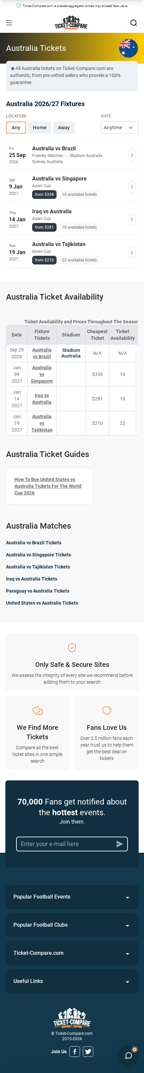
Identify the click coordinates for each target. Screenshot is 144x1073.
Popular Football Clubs (40, 925)
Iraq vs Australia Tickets (31, 579)
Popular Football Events (41, 897)
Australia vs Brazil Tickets (33, 542)
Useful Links (28, 981)
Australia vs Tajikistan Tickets (38, 566)
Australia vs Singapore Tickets (38, 554)
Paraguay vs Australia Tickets (37, 591)
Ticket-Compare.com (38, 953)
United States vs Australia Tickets (42, 603)
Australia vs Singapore (42, 374)
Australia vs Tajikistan (42, 423)
